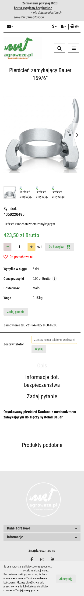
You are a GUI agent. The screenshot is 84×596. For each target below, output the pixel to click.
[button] (42, 528)
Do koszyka (56, 247)
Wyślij (38, 349)
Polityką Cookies (13, 570)
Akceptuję (65, 579)
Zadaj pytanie (15, 312)
